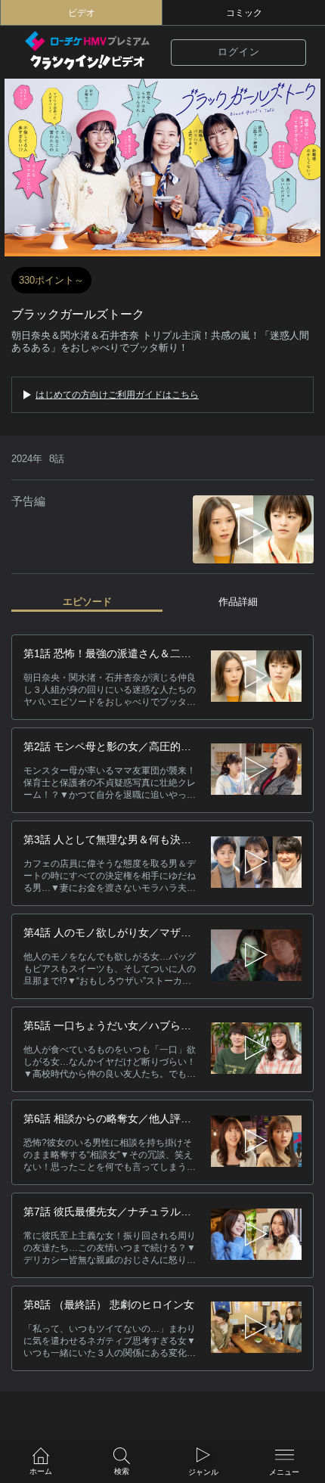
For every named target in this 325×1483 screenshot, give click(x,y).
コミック (244, 13)
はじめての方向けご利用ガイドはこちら (117, 394)
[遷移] (256, 677)
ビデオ (81, 13)
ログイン (239, 51)
